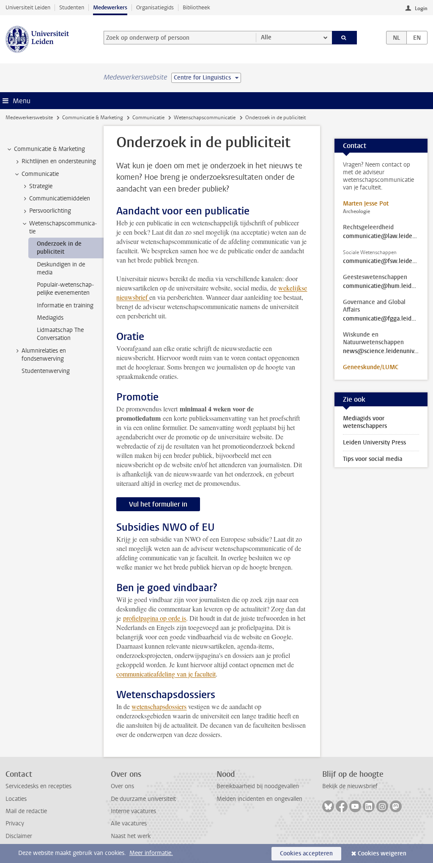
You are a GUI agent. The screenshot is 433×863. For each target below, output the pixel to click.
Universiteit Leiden (27, 7)
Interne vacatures (133, 811)
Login (421, 8)
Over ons (122, 786)
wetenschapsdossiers (159, 706)
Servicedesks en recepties (38, 786)
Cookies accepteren (306, 853)
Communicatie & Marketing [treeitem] (49, 149)
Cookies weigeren (382, 853)
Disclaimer (18, 836)
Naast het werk (131, 836)
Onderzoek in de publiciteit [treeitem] (59, 248)
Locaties (16, 799)
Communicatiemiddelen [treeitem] (59, 199)
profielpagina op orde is (154, 618)
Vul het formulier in (158, 504)
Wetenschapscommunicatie (205, 117)
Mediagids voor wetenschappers (365, 422)
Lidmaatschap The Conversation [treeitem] (60, 334)
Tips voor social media (372, 459)
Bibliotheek (196, 7)
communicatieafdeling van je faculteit (166, 673)
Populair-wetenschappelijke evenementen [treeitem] (65, 289)
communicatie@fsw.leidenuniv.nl (381, 261)
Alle (266, 37)
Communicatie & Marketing (92, 117)
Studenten (71, 7)
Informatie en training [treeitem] (65, 305)
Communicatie (148, 117)
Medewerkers (110, 7)
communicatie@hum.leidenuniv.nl (381, 286)
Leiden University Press (374, 442)
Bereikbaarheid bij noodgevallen (257, 786)
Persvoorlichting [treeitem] (50, 211)
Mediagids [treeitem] (50, 318)
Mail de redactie (26, 811)
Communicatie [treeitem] (40, 174)
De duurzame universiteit (143, 799)
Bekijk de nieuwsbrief (350, 786)
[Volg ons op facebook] (342, 806)
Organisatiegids (155, 7)
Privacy (14, 823)
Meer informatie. (151, 853)
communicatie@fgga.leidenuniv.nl (381, 319)
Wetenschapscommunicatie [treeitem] (63, 227)
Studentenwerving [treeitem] (46, 371)
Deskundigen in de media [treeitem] (61, 268)
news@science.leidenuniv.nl (381, 351)
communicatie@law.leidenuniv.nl (381, 236)
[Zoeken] (344, 37)
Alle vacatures (129, 823)
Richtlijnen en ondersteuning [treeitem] (59, 161)
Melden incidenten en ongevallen (259, 799)
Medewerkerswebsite (29, 117)
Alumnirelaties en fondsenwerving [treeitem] (44, 355)
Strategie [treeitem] (40, 186)
